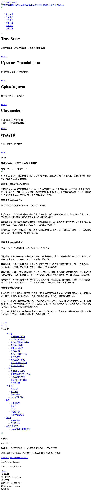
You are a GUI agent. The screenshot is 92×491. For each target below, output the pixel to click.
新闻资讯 (9, 29)
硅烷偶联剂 (15, 403)
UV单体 (9, 368)
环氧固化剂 (15, 423)
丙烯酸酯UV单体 (18, 371)
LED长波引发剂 (17, 397)
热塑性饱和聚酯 (12, 426)
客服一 (4, 471)
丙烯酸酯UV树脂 (18, 337)
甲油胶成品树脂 (17, 366)
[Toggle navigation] (2, 33)
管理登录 (5, 458)
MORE (4, 57)
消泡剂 (13, 409)
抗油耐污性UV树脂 (19, 354)
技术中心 (9, 20)
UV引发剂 (10, 386)
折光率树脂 (15, 351)
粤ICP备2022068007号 (19, 458)
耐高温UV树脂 (17, 348)
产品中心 (9, 17)
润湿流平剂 (15, 412)
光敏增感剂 (15, 394)
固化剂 (9, 418)
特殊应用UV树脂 (18, 340)
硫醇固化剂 (15, 420)
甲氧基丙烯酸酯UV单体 (21, 374)
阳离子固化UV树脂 (19, 363)
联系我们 (9, 26)
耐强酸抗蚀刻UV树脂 (20, 342)
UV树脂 (9, 334)
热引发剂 (14, 392)
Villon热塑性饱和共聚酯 (21, 429)
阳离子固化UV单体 (19, 380)
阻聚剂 (13, 406)
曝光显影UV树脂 (18, 360)
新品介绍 (9, 23)
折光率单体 (15, 383)
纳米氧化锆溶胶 (17, 415)
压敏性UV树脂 (17, 345)
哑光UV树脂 (16, 357)
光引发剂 (14, 389)
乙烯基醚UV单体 (18, 377)
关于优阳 (9, 14)
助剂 (8, 400)
